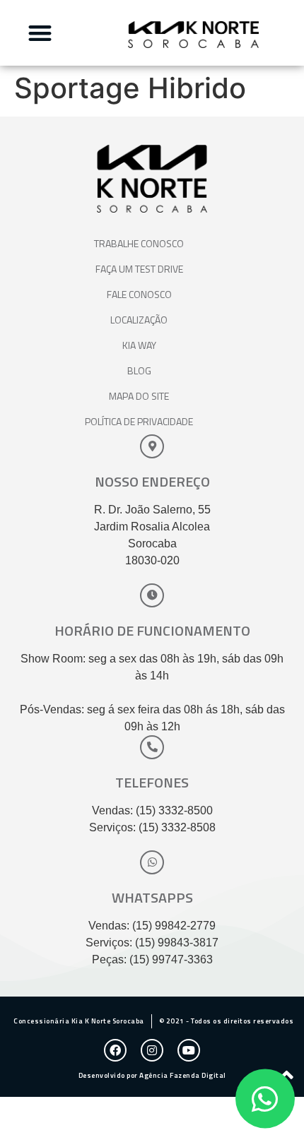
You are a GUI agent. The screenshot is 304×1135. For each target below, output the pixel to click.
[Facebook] (115, 1050)
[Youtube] (188, 1050)
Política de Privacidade (139, 421)
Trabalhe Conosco (139, 243)
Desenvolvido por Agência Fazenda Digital (152, 1075)
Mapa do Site (139, 395)
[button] (40, 33)
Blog (139, 370)
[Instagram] (152, 1050)
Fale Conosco (139, 294)
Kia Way (139, 345)
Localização (139, 319)
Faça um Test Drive (139, 268)
